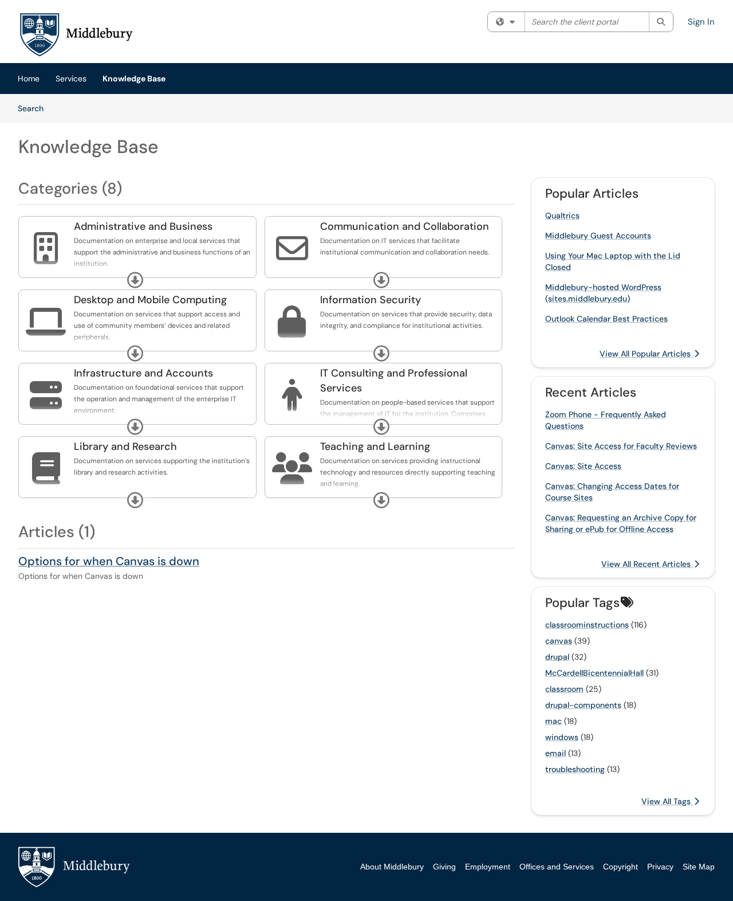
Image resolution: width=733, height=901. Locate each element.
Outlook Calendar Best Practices (606, 319)
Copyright (620, 866)
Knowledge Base (134, 78)
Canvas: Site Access (583, 466)
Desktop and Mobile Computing (150, 300)
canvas (558, 641)
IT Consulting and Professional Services (393, 380)
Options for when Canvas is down (108, 561)
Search (35, 108)
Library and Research (125, 446)
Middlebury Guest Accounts (598, 235)
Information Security (370, 300)
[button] (135, 280)
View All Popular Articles (646, 353)
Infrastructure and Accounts (143, 373)
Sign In (701, 22)
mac (553, 721)
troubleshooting (575, 769)
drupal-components (583, 705)
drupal (557, 657)
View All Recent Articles (647, 564)
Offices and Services (556, 866)
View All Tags (667, 801)
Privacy (660, 866)
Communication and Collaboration (404, 226)
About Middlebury (392, 866)
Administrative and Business (143, 226)
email (555, 753)
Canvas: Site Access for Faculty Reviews (621, 446)
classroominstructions (587, 625)
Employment (487, 866)
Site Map (699, 866)
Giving (444, 866)
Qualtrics (562, 215)
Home (29, 78)
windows (561, 737)
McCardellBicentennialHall (594, 673)
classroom (564, 689)
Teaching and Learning (375, 446)
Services (71, 78)
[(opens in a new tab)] (75, 34)
